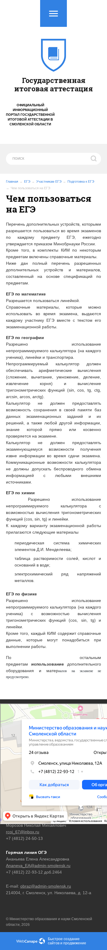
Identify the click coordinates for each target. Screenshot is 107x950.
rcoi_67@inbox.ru (22, 831)
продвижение (74, 943)
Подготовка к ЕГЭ (80, 181)
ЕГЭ (27, 181)
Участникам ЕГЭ (49, 181)
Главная (12, 181)
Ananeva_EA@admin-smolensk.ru (38, 865)
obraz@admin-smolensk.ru (45, 886)
